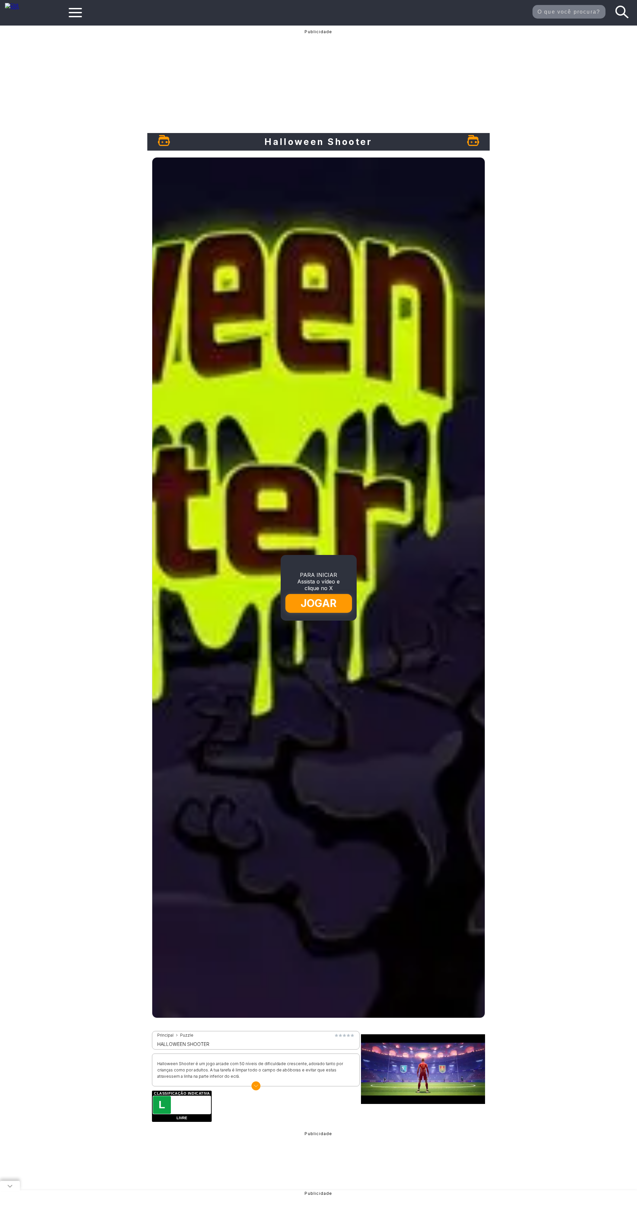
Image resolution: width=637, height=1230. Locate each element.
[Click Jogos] (16, 8)
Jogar (319, 603)
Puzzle (186, 1035)
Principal (165, 1035)
